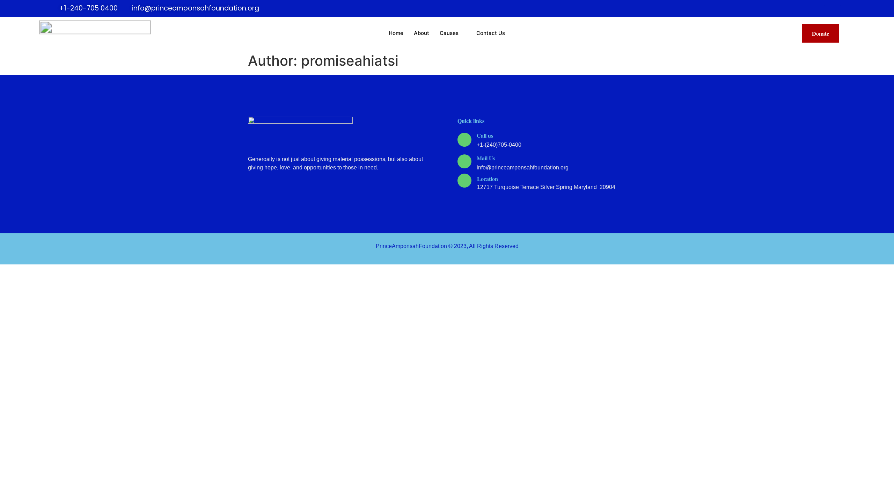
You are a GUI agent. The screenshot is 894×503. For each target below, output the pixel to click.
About (421, 33)
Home (396, 33)
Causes (449, 33)
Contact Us (490, 33)
